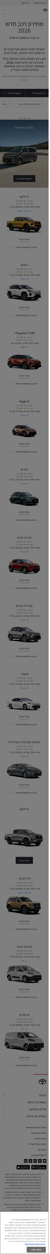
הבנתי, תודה (36, 1249)
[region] (24, 1233)
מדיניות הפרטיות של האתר (35, 1244)
